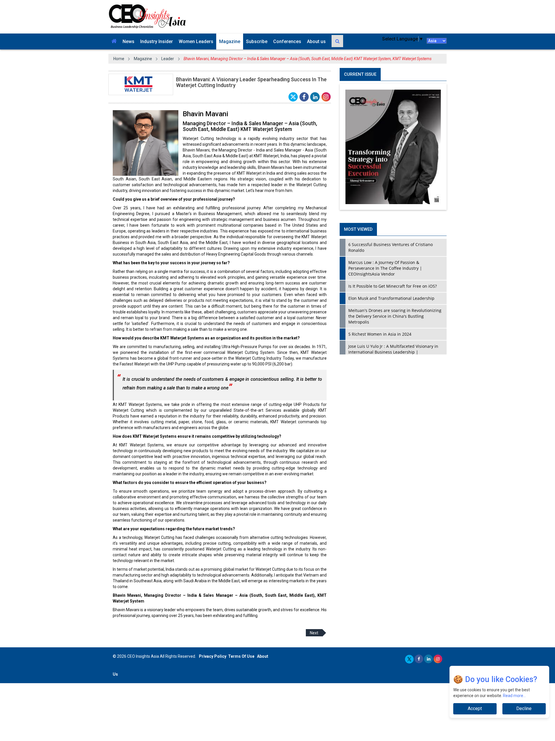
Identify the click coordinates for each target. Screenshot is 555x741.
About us (316, 41)
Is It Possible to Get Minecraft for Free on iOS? (392, 286)
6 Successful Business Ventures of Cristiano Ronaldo (390, 247)
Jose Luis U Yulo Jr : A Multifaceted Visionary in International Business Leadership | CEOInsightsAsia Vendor (393, 352)
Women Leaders (196, 41)
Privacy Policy (212, 656)
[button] (114, 41)
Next (314, 633)
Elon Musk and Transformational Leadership (391, 298)
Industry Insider (156, 41)
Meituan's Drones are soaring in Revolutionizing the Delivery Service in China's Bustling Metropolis (394, 316)
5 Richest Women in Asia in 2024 (379, 334)
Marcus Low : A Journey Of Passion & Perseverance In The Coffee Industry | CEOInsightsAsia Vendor (385, 268)
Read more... (514, 695)
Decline (524, 708)
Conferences (287, 41)
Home (118, 58)
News (128, 41)
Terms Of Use (241, 656)
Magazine (229, 41)
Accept (475, 708)
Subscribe (256, 41)
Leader (167, 58)
